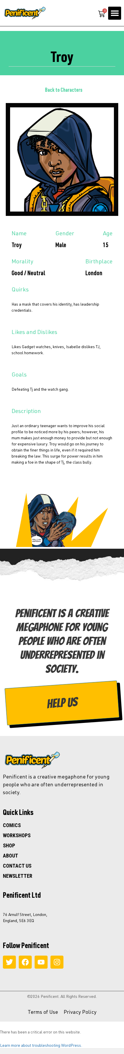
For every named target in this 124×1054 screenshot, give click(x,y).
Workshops (17, 835)
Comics (12, 825)
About (10, 856)
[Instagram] (56, 962)
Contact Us (17, 866)
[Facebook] (25, 962)
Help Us (62, 703)
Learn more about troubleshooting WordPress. (41, 1045)
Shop (9, 846)
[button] (114, 13)
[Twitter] (9, 962)
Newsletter (17, 876)
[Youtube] (41, 962)
